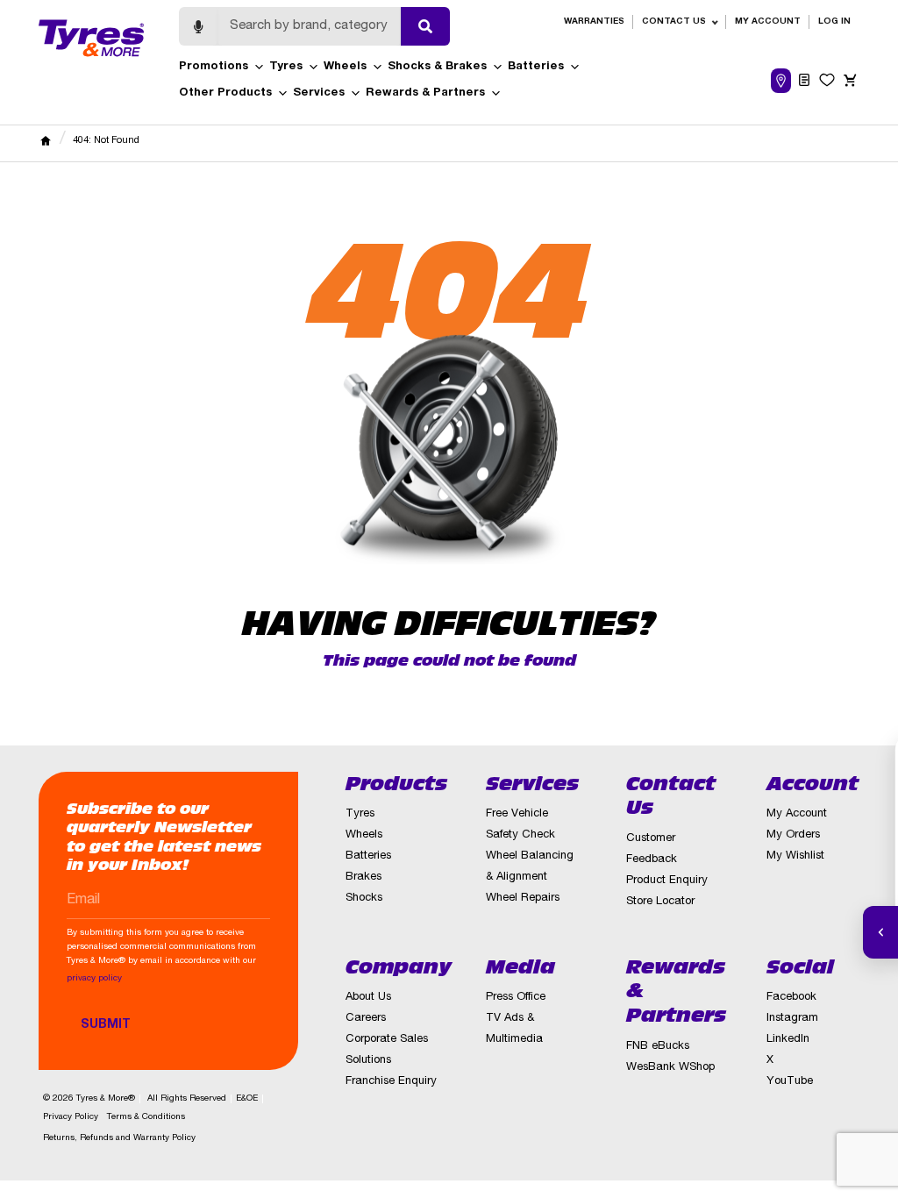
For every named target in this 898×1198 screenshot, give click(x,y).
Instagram (792, 1018)
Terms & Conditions (146, 1117)
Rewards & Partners (425, 93)
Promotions (213, 67)
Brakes (363, 877)
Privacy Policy (70, 1117)
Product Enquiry (667, 881)
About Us (368, 997)
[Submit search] (425, 26)
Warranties (594, 22)
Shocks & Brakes (437, 67)
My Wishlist (795, 856)
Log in (834, 22)
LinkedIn (787, 1039)
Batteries (536, 67)
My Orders (793, 835)
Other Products (225, 93)
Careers (366, 1018)
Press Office (515, 997)
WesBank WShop (670, 1067)
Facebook (791, 997)
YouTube (789, 1081)
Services (319, 93)
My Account (768, 22)
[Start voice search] (198, 26)
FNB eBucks (657, 1046)
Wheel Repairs (522, 898)
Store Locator (660, 902)
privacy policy (94, 978)
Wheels (345, 67)
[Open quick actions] (880, 932)
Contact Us (674, 22)
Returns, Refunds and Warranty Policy (119, 1138)
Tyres (286, 67)
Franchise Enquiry (391, 1081)
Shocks (364, 898)
